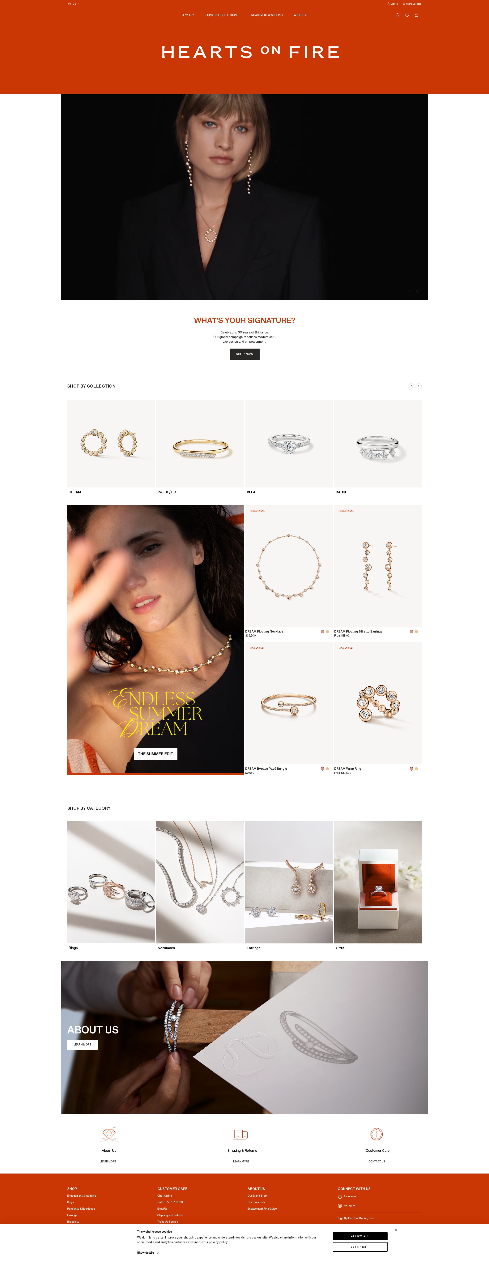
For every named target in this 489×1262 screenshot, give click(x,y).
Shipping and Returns (170, 1215)
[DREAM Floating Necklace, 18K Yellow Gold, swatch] (328, 631)
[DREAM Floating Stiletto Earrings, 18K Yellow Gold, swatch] (417, 631)
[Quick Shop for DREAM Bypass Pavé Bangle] (327, 759)
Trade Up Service (167, 1222)
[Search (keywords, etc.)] (398, 15)
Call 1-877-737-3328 (170, 1202)
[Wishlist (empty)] (407, 15)
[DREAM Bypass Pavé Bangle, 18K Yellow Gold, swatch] (328, 769)
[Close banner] (396, 1229)
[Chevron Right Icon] (419, 386)
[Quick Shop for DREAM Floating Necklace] (327, 622)
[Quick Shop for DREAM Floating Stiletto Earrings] (416, 622)
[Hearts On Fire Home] (250, 52)
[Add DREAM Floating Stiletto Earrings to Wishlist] (340, 622)
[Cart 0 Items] (416, 15)
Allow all (360, 1236)
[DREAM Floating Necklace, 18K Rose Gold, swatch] (323, 631)
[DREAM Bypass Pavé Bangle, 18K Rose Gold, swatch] (323, 769)
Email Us (162, 1209)
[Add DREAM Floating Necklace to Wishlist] (251, 622)
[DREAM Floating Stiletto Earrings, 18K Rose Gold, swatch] (412, 631)
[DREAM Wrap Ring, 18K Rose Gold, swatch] (412, 769)
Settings (358, 1246)
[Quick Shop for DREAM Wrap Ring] (416, 759)
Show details (145, 1253)
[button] (392, 4)
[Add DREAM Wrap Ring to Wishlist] (340, 759)
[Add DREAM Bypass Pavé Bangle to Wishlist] (251, 759)
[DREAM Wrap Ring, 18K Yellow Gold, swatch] (417, 769)
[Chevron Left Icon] (411, 386)
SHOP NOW (244, 354)
